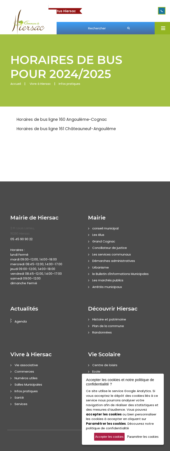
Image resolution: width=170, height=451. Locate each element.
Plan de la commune (108, 326)
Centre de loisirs (104, 365)
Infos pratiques (26, 391)
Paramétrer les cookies (143, 436)
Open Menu (163, 28)
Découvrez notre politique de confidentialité (120, 426)
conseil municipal (105, 228)
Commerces (24, 371)
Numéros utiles (26, 378)
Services (21, 404)
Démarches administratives (113, 261)
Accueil (15, 84)
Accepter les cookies (109, 436)
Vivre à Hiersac (40, 84)
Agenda (21, 321)
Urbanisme (100, 267)
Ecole (96, 371)
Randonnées (102, 332)
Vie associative (26, 365)
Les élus (98, 235)
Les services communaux (111, 254)
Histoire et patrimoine (109, 319)
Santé (19, 397)
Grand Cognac (103, 241)
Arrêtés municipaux (107, 287)
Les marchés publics (107, 280)
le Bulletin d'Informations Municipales (120, 274)
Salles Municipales (28, 384)
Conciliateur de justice (109, 248)
